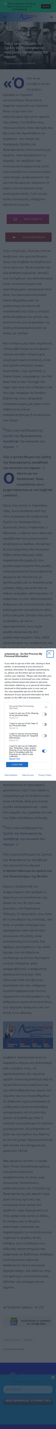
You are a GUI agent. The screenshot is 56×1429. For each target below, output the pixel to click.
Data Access (28, 775)
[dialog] (28, 714)
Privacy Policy (44, 775)
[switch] (44, 714)
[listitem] (28, 707)
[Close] (50, 654)
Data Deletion (11, 775)
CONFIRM (17, 765)
